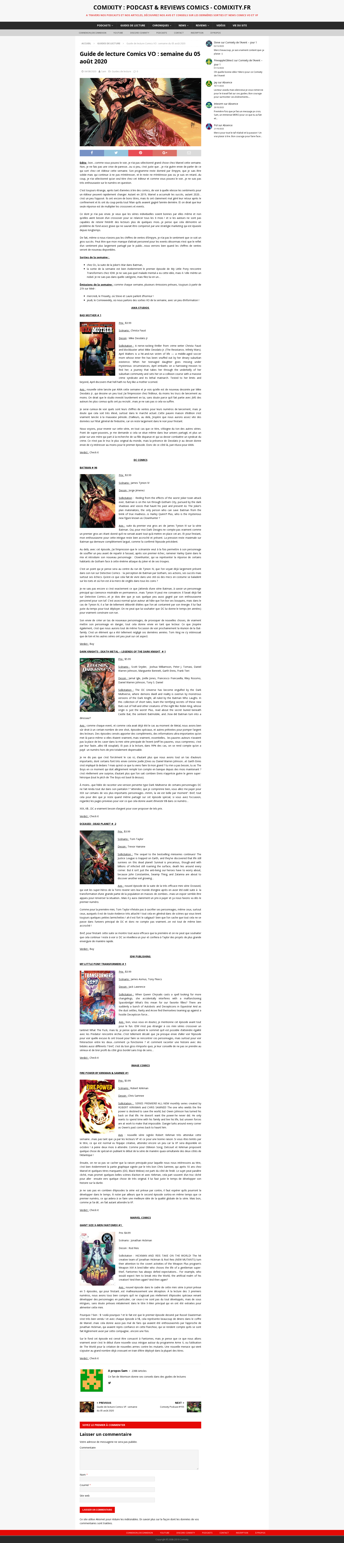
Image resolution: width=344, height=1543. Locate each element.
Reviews (201, 25)
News (182, 25)
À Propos (216, 32)
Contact (178, 32)
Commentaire (88, 1447)
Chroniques (160, 25)
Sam (103, 71)
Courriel (84, 1485)
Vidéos (220, 25)
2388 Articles (139, 1371)
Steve (217, 42)
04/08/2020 (90, 71)
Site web (85, 1495)
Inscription (197, 32)
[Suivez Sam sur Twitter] (109, 1383)
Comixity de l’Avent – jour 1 (241, 42)
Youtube (118, 32)
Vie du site (240, 25)
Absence (227, 82)
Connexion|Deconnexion (92, 32)
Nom (83, 1474)
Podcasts (104, 25)
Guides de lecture (132, 25)
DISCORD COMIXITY (139, 32)
